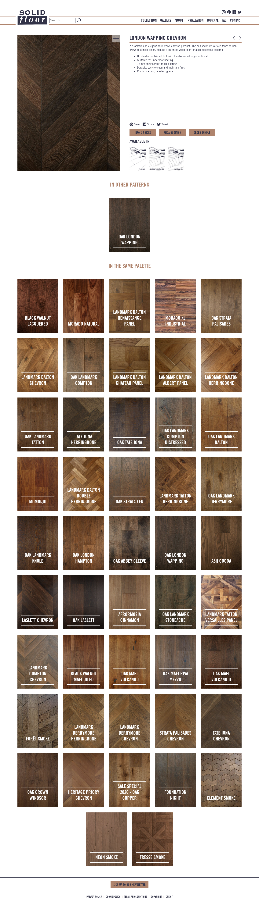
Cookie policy (113, 896)
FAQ (224, 20)
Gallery (165, 20)
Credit (169, 896)
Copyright (156, 896)
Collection (149, 20)
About (179, 20)
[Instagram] (224, 11)
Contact (236, 20)
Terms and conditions (135, 896)
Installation (195, 20)
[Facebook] (234, 11)
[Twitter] (240, 11)
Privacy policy (94, 896)
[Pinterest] (229, 11)
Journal (212, 20)
